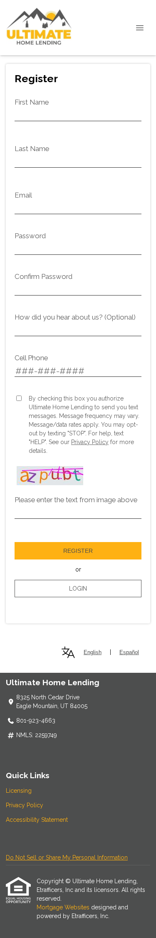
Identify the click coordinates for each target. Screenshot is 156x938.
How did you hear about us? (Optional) (75, 317)
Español (129, 652)
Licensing (19, 790)
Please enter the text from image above (76, 500)
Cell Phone (31, 358)
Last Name (32, 148)
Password (30, 236)
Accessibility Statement (37, 819)
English (93, 652)
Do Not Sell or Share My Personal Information (67, 857)
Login (78, 588)
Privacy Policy (90, 442)
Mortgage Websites (64, 907)
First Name (32, 102)
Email (23, 195)
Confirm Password (43, 276)
